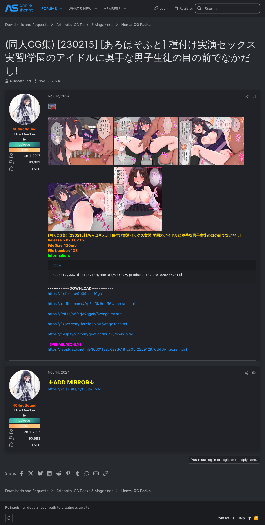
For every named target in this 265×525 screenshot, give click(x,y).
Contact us (225, 518)
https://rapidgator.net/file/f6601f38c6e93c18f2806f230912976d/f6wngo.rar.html (117, 349)
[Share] (247, 96)
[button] (60, 9)
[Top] (249, 518)
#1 (254, 96)
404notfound (20, 81)
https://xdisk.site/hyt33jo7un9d (74, 389)
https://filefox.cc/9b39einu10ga (75, 293)
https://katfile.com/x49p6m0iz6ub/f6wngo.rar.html (91, 303)
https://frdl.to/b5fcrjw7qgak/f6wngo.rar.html (85, 314)
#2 (254, 373)
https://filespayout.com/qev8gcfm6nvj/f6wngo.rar (90, 334)
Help (241, 518)
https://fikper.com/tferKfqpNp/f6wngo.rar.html (87, 324)
